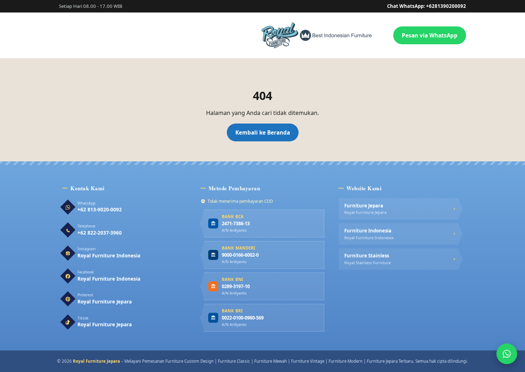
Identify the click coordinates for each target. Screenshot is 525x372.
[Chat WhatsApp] (506, 353)
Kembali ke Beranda (262, 132)
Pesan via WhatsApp (430, 35)
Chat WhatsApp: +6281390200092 (426, 6)
